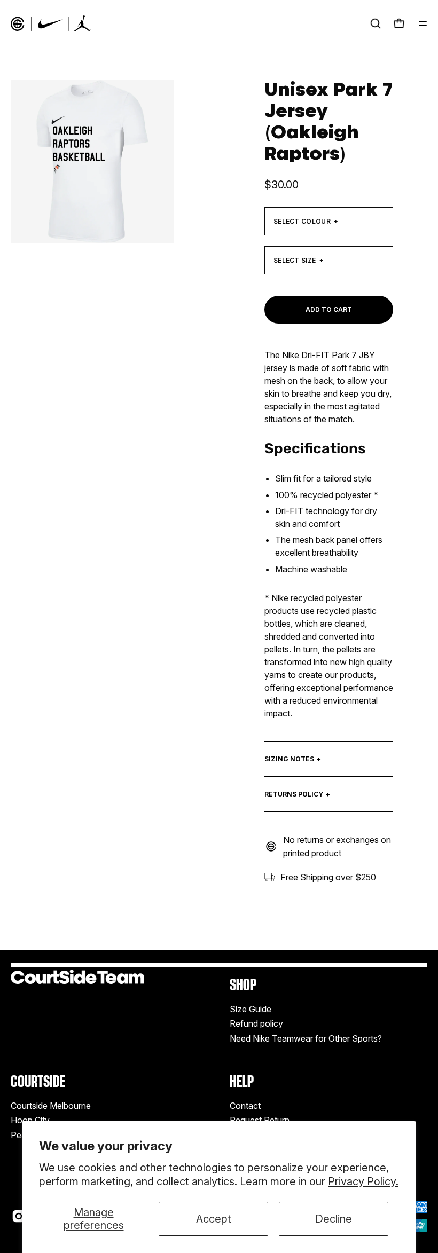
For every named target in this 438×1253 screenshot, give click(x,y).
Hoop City (30, 1120)
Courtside (38, 1081)
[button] (375, 23)
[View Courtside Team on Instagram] (19, 1216)
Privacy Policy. (363, 1181)
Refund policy (256, 1023)
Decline (333, 1218)
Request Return (260, 1120)
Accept (213, 1218)
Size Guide (250, 1009)
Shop (243, 985)
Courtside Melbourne (51, 1105)
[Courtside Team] (51, 23)
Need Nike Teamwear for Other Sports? (306, 1038)
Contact (245, 1105)
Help (242, 1081)
